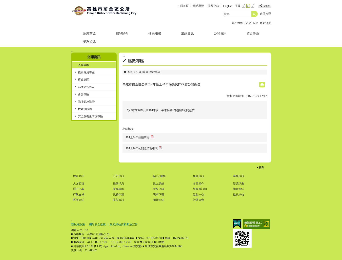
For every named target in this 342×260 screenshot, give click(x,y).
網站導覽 (198, 5)
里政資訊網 (200, 188)
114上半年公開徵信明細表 (142, 148)
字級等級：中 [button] (248, 6)
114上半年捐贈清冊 (137, 137)
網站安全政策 (97, 224)
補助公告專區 (86, 87)
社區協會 (198, 199)
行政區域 (78, 194)
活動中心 (198, 194)
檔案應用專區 (86, 72)
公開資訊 (220, 33)
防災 (248, 23)
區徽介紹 (78, 199)
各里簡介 (198, 183)
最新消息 (265, 23)
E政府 (237, 223)
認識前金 (89, 33)
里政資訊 (187, 33)
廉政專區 (83, 79)
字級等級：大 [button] (252, 6)
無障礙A (256, 224)
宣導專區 (118, 188)
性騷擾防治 (85, 109)
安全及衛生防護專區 (90, 116)
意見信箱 (213, 5)
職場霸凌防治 (86, 101)
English (227, 6)
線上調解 (158, 183)
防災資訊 (118, 199)
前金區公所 (104, 10)
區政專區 (83, 64)
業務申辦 (118, 194)
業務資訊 (89, 41)
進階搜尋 (265, 13)
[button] (254, 14)
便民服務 (154, 33)
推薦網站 (238, 194)
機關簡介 (122, 33)
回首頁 (184, 5)
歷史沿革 (78, 188)
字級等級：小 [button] (243, 6)
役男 (255, 23)
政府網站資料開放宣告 (124, 224)
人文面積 (78, 183)
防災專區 (252, 33)
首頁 (130, 72)
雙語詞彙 (238, 183)
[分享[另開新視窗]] (264, 6)
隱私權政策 (78, 224)
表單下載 (158, 194)
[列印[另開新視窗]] (262, 84)
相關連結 (158, 199)
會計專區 (83, 94)
